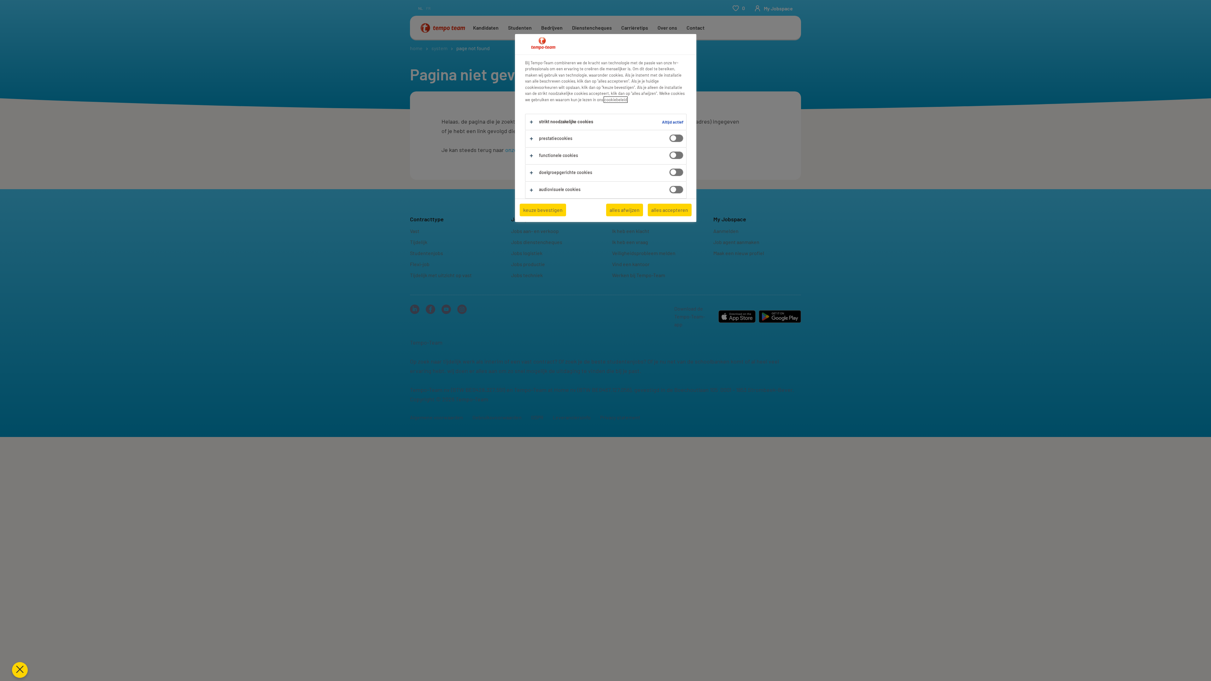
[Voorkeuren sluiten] (20, 670)
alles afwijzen (625, 210)
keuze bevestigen (543, 210)
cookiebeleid (615, 99)
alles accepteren (669, 210)
